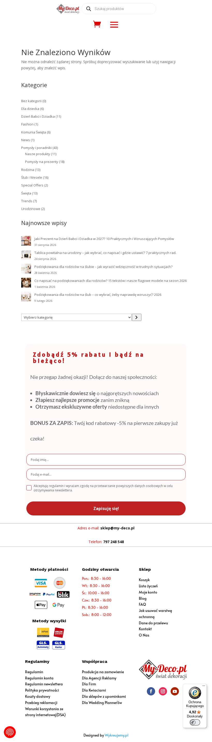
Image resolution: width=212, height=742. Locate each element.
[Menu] (204, 687)
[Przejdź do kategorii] (136, 317)
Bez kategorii (31, 101)
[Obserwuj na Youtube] (175, 691)
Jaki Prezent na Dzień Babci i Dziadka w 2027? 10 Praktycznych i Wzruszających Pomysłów (104, 238)
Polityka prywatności (42, 690)
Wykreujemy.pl (116, 735)
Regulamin (34, 671)
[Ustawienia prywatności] (10, 732)
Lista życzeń (148, 585)
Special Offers (32, 185)
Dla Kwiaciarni (94, 690)
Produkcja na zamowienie (103, 671)
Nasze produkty (37, 154)
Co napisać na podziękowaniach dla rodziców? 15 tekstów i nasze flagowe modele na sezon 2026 (110, 280)
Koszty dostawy (37, 696)
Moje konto (148, 592)
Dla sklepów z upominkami (104, 696)
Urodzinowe (30, 208)
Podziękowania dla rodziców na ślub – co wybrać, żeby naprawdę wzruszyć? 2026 (97, 294)
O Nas (144, 635)
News (25, 140)
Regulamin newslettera (44, 683)
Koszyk (144, 579)
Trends (26, 201)
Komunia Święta (33, 132)
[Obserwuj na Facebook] (151, 691)
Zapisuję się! (106, 508)
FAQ (142, 604)
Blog (143, 598)
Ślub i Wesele (31, 177)
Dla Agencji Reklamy (99, 678)
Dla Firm (89, 683)
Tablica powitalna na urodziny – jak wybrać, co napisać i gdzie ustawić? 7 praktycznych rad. (105, 252)
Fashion (27, 124)
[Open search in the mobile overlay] (119, 9)
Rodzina (27, 169)
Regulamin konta (39, 678)
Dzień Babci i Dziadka (38, 116)
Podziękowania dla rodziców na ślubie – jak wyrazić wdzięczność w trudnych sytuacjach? (103, 266)
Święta (26, 193)
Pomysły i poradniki (36, 147)
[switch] (195, 722)
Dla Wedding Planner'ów (102, 702)
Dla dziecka (30, 108)
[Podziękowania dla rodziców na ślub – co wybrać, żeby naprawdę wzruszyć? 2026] (26, 298)
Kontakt (145, 628)
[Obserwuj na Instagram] (163, 691)
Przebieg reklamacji (41, 702)
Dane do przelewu (153, 622)
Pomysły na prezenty (41, 161)
